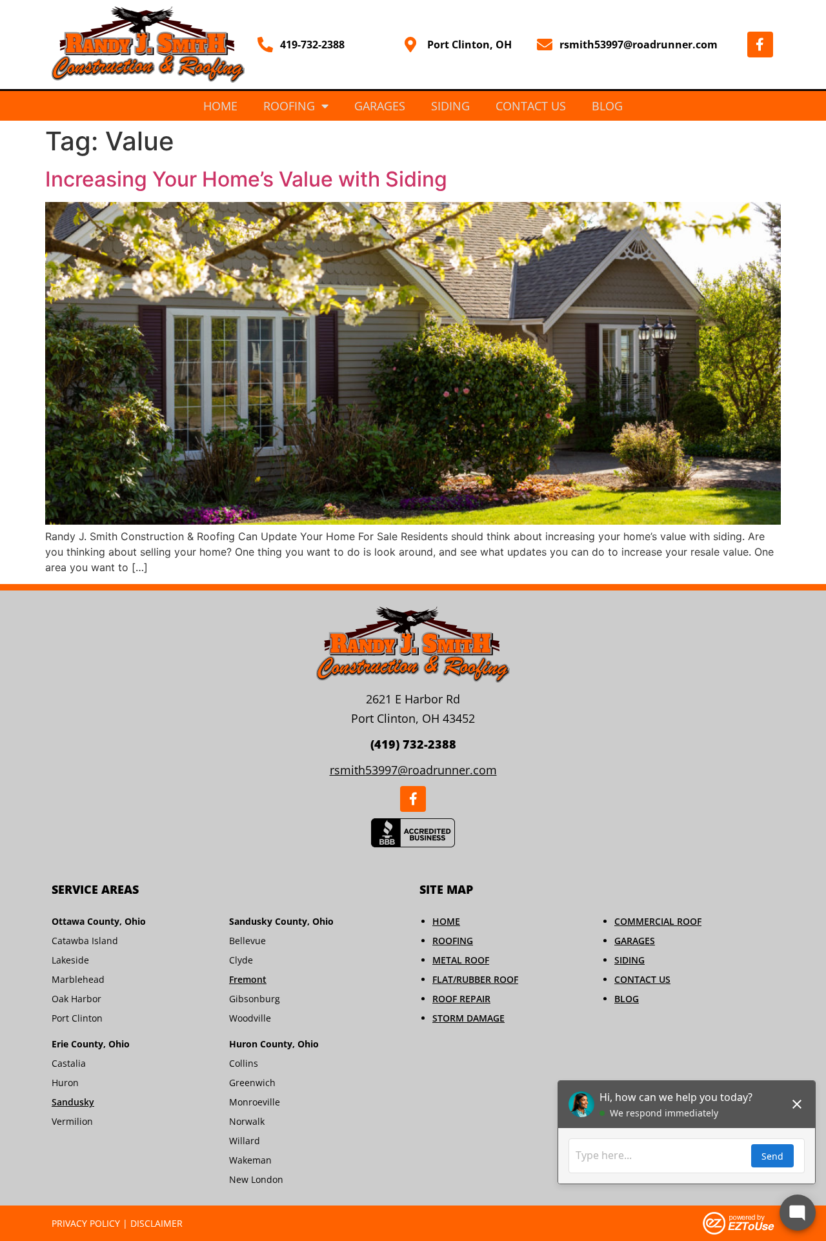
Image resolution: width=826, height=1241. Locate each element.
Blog (607, 106)
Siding (450, 106)
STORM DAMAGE (468, 1018)
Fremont (248, 979)
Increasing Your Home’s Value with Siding (246, 179)
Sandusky (73, 1102)
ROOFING (452, 940)
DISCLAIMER (156, 1223)
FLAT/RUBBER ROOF (475, 979)
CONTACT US (642, 979)
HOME (446, 921)
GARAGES (634, 940)
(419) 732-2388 (413, 744)
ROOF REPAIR (461, 999)
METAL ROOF (460, 960)
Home (220, 106)
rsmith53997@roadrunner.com (413, 770)
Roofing (289, 106)
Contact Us (531, 106)
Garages (379, 106)
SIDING (629, 960)
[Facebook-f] (760, 44)
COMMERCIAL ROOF (657, 921)
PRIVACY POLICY (86, 1223)
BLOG (626, 999)
